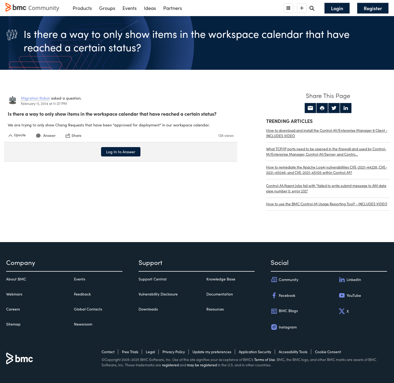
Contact (108, 351)
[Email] (310, 108)
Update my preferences (211, 351)
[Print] (322, 108)
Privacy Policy (173, 351)
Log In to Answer (120, 151)
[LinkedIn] (345, 108)
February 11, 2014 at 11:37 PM (44, 103)
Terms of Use (264, 359)
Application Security (255, 351)
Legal (150, 351)
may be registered (202, 364)
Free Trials (130, 351)
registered (170, 364)
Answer (49, 135)
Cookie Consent (328, 351)
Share (76, 135)
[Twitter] (334, 108)
